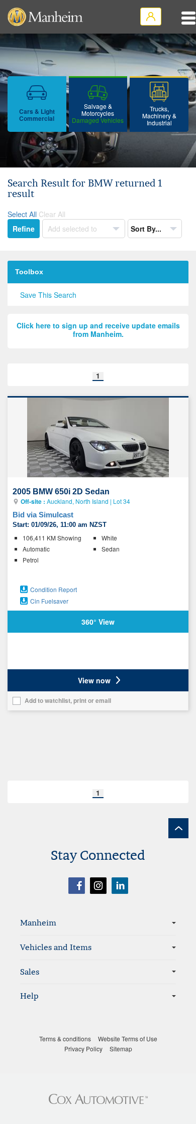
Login (150, 17)
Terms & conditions (65, 1038)
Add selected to (73, 229)
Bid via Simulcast (43, 514)
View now (94, 680)
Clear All (52, 214)
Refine (24, 229)
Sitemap (121, 1048)
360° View (98, 622)
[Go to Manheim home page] (45, 17)
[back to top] (178, 828)
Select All (22, 214)
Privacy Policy (83, 1048)
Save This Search (48, 295)
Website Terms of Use (127, 1038)
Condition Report (53, 589)
